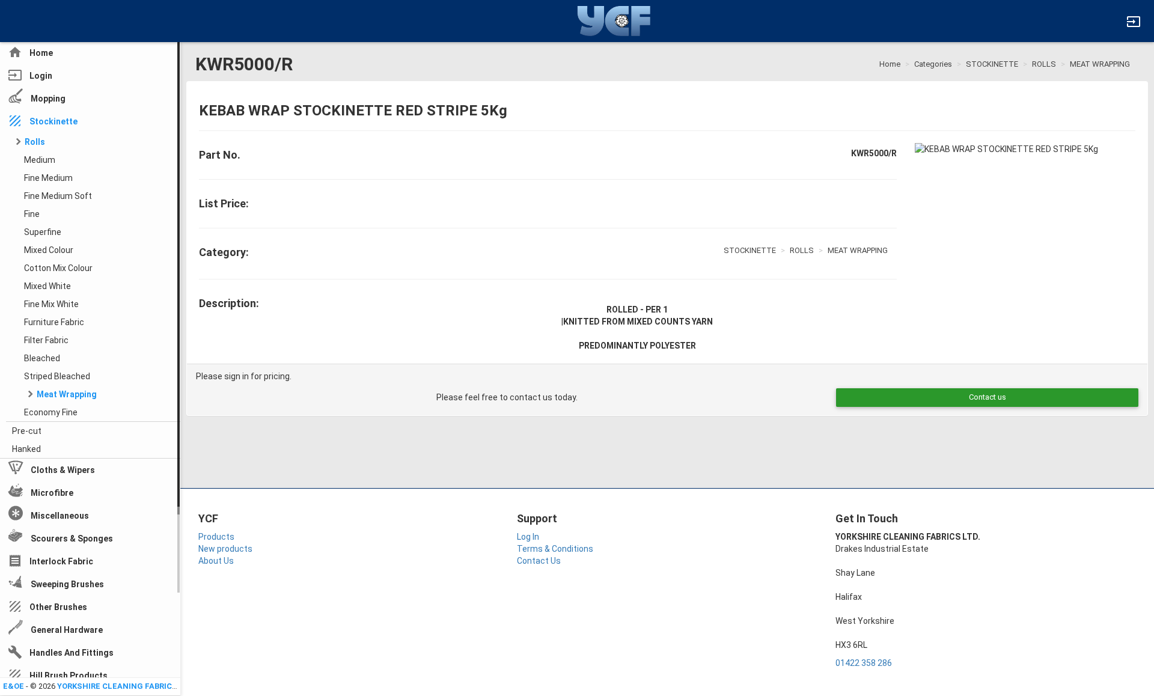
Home (889, 64)
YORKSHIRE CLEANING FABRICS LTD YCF (134, 686)
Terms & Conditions (555, 549)
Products (216, 537)
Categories (933, 64)
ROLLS (1044, 64)
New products (225, 549)
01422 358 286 (863, 663)
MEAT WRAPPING (1100, 64)
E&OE (13, 686)
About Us (216, 561)
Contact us (987, 396)
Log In (528, 537)
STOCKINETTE (992, 64)
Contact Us (539, 561)
